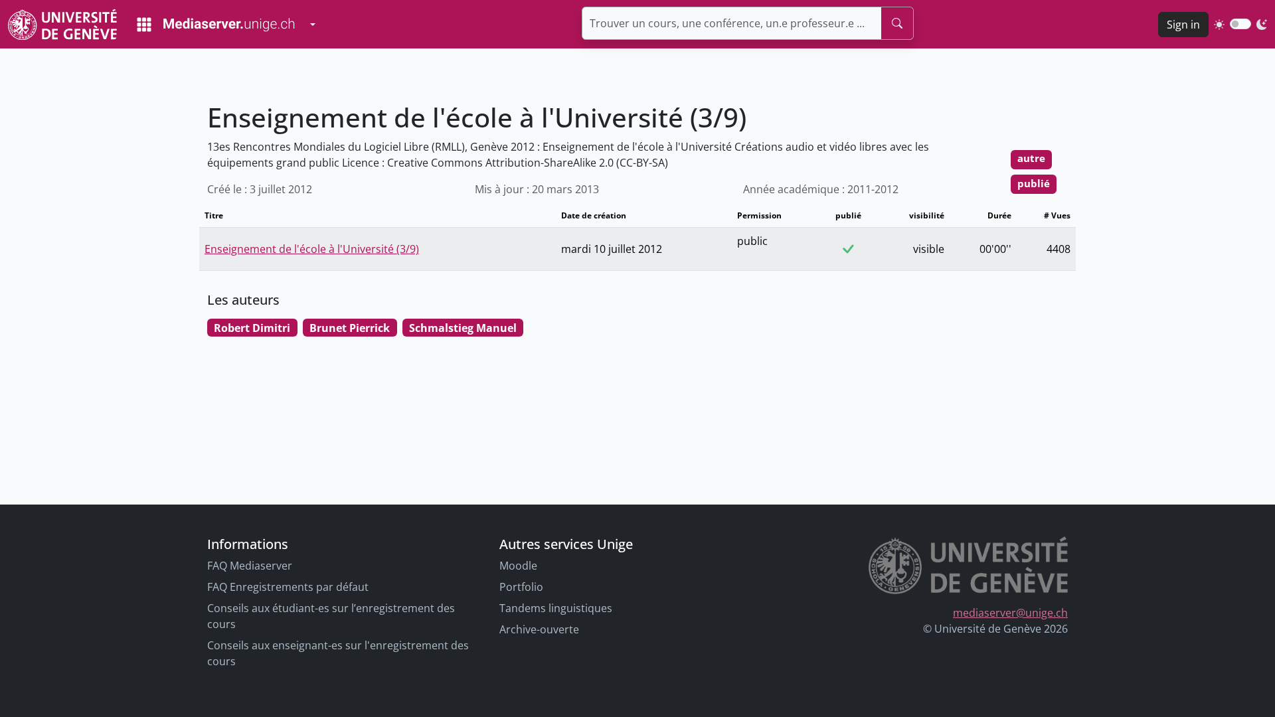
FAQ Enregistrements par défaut (288, 587)
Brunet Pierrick (349, 328)
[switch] (1240, 24)
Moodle (518, 565)
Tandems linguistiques (555, 608)
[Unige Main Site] (62, 24)
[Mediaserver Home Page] (216, 24)
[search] (897, 23)
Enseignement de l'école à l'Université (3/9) (312, 249)
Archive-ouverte (539, 629)
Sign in (1183, 24)
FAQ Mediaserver (249, 565)
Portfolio (521, 587)
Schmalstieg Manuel (463, 328)
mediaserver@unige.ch (1010, 612)
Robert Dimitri (252, 328)
